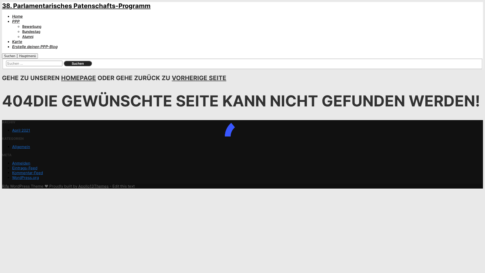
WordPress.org (25, 177)
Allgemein (21, 146)
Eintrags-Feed (24, 168)
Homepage (78, 78)
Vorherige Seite (199, 78)
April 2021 (21, 130)
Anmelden (21, 163)
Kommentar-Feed (27, 172)
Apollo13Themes (93, 186)
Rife (5, 186)
